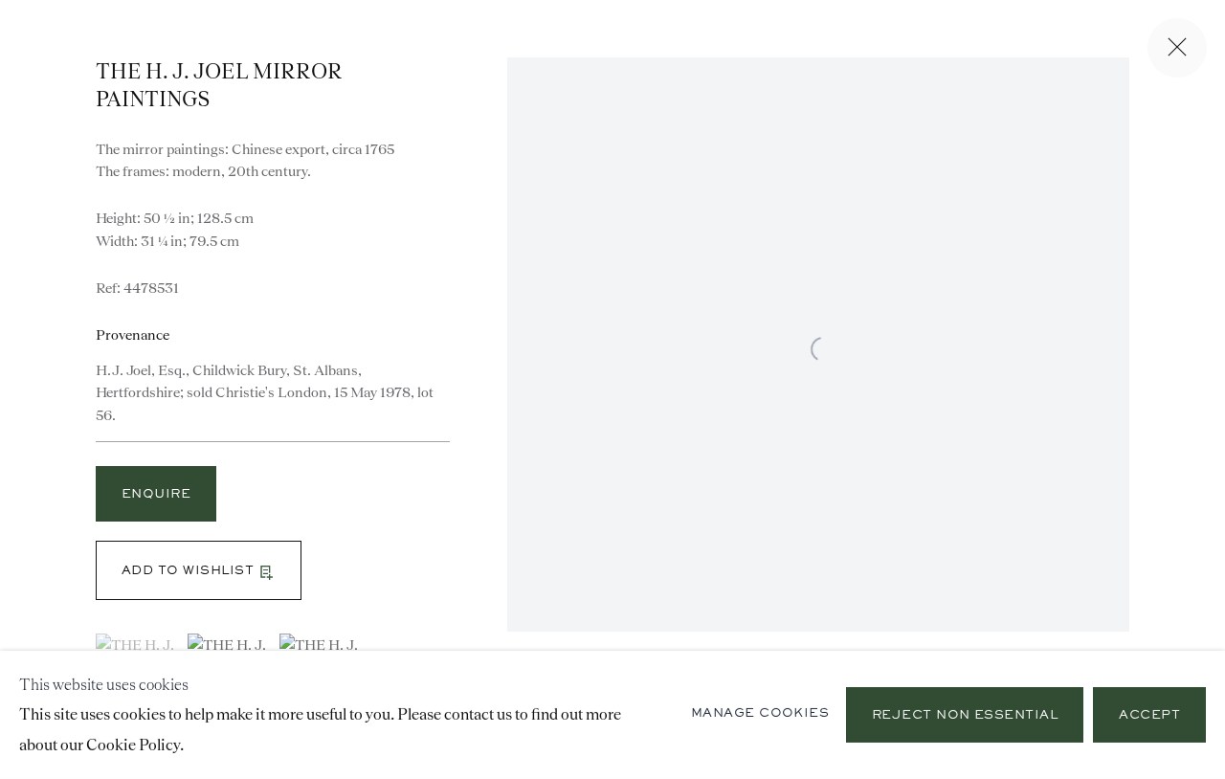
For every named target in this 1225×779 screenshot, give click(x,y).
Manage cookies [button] (760, 714)
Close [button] (1177, 48)
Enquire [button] (156, 495)
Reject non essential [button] (965, 716)
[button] (198, 570)
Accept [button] (1149, 716)
